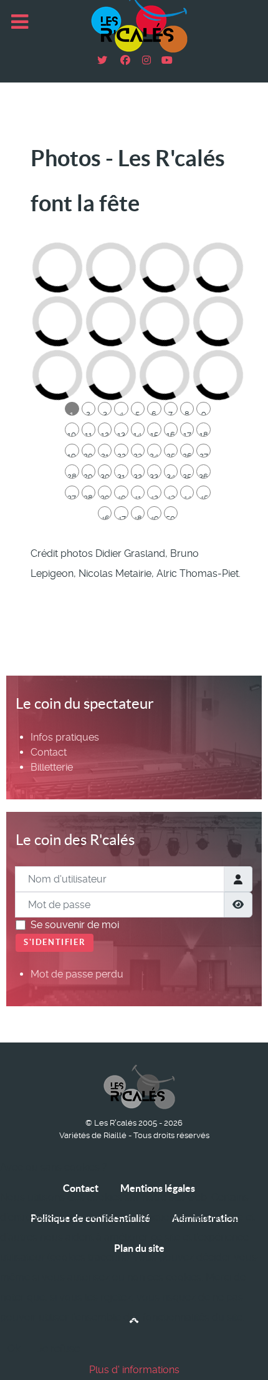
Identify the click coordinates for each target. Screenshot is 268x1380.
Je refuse (58, 1348)
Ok (13, 1348)
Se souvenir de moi (75, 925)
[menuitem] (65, 737)
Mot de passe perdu (77, 974)
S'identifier (54, 942)
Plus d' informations (134, 1370)
